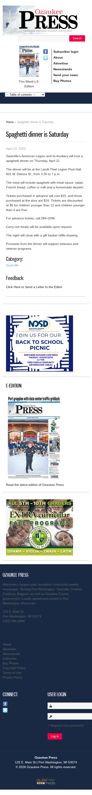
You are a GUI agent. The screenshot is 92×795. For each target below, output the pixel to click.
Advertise (60, 63)
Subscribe (10, 658)
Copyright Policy (14, 668)
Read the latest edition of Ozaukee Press (35, 485)
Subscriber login (66, 51)
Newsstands (62, 69)
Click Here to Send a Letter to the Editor (34, 287)
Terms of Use (12, 672)
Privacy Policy (12, 677)
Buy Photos (62, 80)
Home (10, 122)
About (58, 57)
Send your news (65, 75)
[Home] (46, 32)
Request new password (66, 725)
